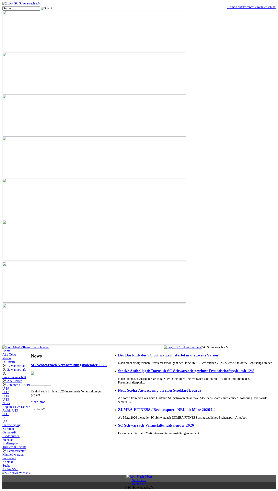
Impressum (253, 7)
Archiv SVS (10, 469)
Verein (6, 358)
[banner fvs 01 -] (94, 115)
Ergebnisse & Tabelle (16, 406)
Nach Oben (139, 480)
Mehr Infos (38, 402)
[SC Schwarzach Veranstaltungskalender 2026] (41, 384)
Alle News (9, 354)
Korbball (8, 428)
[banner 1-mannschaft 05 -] (94, 31)
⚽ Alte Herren (12, 381)
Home (231, 7)
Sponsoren (9, 458)
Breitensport (10, 443)
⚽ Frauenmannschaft (14, 375)
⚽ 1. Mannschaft (14, 365)
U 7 (4, 421)
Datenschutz (268, 7)
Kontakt (240, 7)
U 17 (5, 392)
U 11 (5, 414)
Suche (6, 465)
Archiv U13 (10, 410)
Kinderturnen (11, 436)
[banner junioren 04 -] (94, 157)
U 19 (5, 388)
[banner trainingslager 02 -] (94, 324)
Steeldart (8, 439)
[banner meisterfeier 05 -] (94, 241)
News (6, 403)
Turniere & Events (14, 447)
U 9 (4, 417)
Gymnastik (9, 432)
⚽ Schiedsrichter (13, 451)
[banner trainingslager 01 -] (94, 282)
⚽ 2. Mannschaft (14, 369)
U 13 (5, 399)
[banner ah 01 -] (94, 73)
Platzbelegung (11, 425)
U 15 (5, 396)
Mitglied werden (13, 454)
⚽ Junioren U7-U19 (16, 385)
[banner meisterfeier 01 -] (94, 199)
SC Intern (8, 362)
